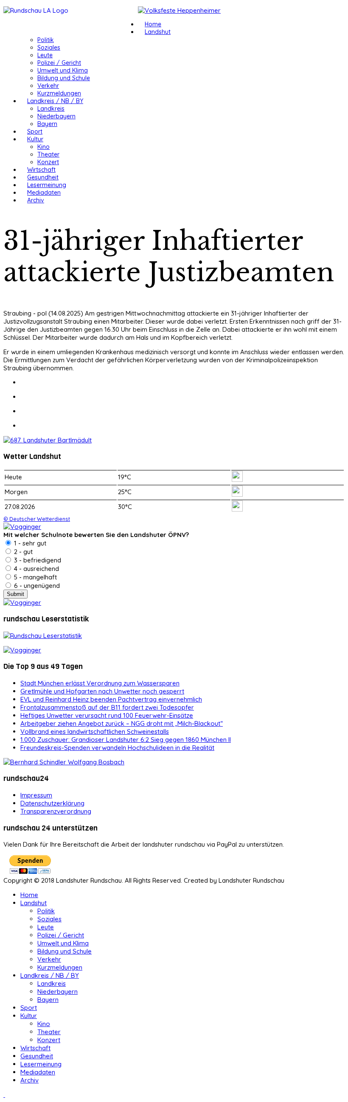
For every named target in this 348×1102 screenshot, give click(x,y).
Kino (43, 147)
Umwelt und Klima (62, 70)
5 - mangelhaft (34, 577)
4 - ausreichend (35, 569)
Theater (48, 154)
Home (153, 24)
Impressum (36, 795)
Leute (45, 55)
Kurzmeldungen (59, 93)
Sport (34, 131)
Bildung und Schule (63, 78)
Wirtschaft (41, 169)
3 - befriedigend (36, 560)
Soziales (48, 47)
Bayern (47, 124)
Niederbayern (56, 116)
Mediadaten (44, 192)
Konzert (48, 162)
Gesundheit (43, 177)
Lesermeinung (46, 185)
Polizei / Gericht (59, 63)
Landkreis (51, 108)
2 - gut (22, 552)
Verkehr (48, 86)
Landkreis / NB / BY (55, 101)
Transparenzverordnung (55, 811)
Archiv (35, 200)
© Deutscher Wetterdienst (36, 518)
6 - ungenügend (36, 586)
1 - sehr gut (29, 543)
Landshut (158, 32)
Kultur (35, 139)
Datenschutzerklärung (52, 803)
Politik (45, 40)
